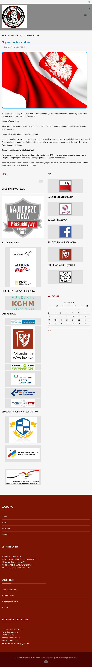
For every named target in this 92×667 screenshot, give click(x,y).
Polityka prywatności (10, 601)
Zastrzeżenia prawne (10, 589)
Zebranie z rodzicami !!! (12, 556)
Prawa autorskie (8, 595)
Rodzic (4, 522)
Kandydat (5, 534)
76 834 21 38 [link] (13, 640)
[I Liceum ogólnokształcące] (14, 16)
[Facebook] (46, 661)
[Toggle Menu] (41, 181)
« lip (49, 330)
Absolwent (6, 528)
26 (61, 323)
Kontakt (5, 607)
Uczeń (4, 516)
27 (67, 323)
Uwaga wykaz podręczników (14, 562)
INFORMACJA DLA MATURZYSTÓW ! (17, 565)
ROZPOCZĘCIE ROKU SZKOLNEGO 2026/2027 (21, 559)
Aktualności (11, 35)
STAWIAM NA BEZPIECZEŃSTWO (16, 568)
